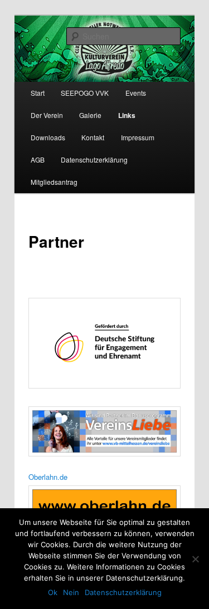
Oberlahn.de (47, 477)
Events (135, 92)
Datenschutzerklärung (94, 159)
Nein (71, 592)
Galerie (90, 115)
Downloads (48, 137)
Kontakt (92, 137)
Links (126, 115)
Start (38, 92)
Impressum (137, 137)
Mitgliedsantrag (54, 181)
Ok (52, 592)
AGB (38, 159)
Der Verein (47, 115)
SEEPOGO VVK (85, 92)
